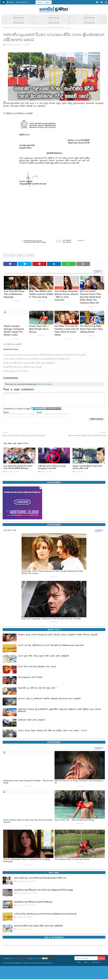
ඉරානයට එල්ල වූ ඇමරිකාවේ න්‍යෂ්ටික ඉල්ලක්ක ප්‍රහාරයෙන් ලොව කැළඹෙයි (49, 699)
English (47, 2)
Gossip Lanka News (20, 958)
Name (6, 412)
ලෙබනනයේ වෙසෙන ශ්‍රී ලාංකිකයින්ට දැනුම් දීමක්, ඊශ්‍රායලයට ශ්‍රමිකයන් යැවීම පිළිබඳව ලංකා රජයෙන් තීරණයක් (59, 710)
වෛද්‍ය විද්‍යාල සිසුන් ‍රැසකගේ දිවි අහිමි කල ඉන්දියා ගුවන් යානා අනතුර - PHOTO (52, 731)
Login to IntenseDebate (37, 408)
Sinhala (39, 2)
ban (10, 28)
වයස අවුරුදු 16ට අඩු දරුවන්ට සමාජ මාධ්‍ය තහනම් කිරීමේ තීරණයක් (17, 467)
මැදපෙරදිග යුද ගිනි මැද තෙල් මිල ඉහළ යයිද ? (37, 688)
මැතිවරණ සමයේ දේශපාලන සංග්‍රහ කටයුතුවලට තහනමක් (52, 467)
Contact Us (23, 2)
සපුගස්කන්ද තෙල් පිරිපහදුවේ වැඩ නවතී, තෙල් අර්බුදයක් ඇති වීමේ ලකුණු (43, 890)
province (20, 255)
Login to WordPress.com (52, 408)
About (86, 962)
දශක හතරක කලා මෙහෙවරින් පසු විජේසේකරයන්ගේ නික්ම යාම (40, 878)
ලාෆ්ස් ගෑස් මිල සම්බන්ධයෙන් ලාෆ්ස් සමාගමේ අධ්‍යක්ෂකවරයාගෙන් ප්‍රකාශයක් (36, 359)
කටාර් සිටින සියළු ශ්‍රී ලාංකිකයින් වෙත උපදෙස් (22, 367)
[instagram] (105, 2)
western (30, 255)
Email (39, 412)
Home (11, 2)
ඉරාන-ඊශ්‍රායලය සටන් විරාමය (15, 371)
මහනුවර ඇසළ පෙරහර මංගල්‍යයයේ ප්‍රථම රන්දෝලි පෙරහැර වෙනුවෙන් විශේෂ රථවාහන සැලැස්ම (44, 355)
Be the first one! (45, 384)
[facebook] (97, 2)
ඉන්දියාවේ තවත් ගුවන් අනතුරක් (31, 720)
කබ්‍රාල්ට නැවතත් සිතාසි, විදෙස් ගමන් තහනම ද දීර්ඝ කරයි (87, 467)
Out (12, 255)
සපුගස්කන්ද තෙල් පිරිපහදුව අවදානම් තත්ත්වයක (33, 902)
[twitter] (101, 2)
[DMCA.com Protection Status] (48, 958)
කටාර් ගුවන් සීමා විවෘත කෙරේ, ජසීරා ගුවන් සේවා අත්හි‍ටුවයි (29, 363)
